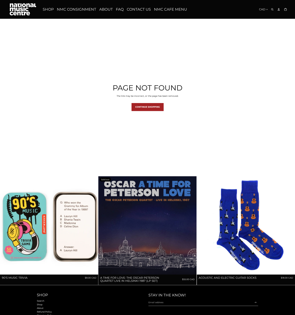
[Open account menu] (278, 9)
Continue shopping (147, 107)
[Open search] (272, 9)
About (40, 308)
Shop (39, 304)
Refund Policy (44, 311)
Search (40, 300)
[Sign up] (255, 302)
